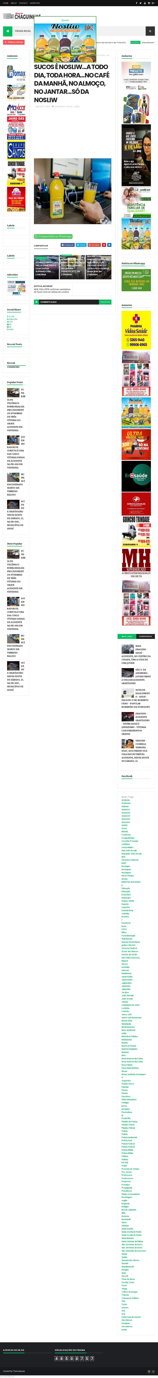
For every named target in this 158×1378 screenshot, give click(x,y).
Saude (124, 1254)
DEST (124, 863)
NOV (124, 1055)
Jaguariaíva (126, 983)
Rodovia (125, 1216)
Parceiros (126, 1096)
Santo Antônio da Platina (132, 1241)
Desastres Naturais (130, 860)
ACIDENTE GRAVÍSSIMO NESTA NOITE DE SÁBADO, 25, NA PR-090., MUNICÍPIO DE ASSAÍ (16, 515)
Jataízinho (126, 989)
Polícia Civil (127, 1140)
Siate (124, 1273)
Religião (125, 1207)
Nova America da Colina (132, 1059)
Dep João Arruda (129, 850)
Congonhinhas (128, 838)
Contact (23, 3)
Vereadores (127, 1326)
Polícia (124, 1134)
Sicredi (125, 1276)
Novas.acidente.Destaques (134, 1074)
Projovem (126, 1181)
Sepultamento (128, 1267)
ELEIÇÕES (126, 895)
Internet (125, 970)
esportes (126, 907)
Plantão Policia (128, 1125)
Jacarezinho (127, 977)
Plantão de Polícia (129, 1122)
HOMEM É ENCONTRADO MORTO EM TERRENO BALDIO (16, 484)
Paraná (124, 1093)
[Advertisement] (72, 134)
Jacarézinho (127, 980)
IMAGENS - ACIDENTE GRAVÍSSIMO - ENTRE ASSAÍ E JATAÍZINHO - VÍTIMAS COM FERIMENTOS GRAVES (136, 723)
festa (124, 926)
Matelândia (126, 1024)
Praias (124, 1166)
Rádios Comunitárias (131, 1194)
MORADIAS (127, 1040)
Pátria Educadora (129, 1100)
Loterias (125, 1011)
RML (124, 1213)
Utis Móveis (127, 1320)
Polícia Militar (127, 1153)
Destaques (60, 106)
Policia (124, 1131)
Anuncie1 (126, 809)
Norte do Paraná (129, 1046)
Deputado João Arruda (131, 854)
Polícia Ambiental (129, 1137)
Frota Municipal (128, 936)
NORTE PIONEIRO (129, 1049)
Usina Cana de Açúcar (131, 1317)
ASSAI (124, 825)
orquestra (126, 1081)
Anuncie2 (126, 813)
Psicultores (127, 1191)
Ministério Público (130, 1036)
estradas (125, 914)
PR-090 (125, 1163)
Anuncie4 (126, 819)
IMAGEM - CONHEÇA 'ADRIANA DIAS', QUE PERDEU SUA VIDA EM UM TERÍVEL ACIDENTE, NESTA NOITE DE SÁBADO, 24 (135, 750)
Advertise (35, 3)
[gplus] (153, 3)
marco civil (126, 1014)
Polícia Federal (128, 1147)
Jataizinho (126, 986)
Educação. (126, 891)
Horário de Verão (129, 955)
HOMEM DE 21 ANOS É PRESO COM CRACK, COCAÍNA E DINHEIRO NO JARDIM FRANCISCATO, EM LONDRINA (72, 267)
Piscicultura (127, 1112)
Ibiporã (125, 961)
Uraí (123, 1314)
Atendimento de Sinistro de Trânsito (137, 42)
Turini (124, 1304)
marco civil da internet (131, 1018)
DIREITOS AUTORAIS (131, 882)
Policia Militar (127, 1150)
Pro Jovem (127, 1172)
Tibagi (124, 1289)
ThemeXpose (19, 1371)
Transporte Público (130, 1298)
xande (124, 1330)
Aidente (125, 806)
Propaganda (127, 1188)
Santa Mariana (128, 1238)
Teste (124, 1285)
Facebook (126, 923)
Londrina (125, 1008)
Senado (125, 1263)
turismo (125, 1308)
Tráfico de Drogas (129, 1292)
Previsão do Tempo (130, 1169)
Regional (125, 1204)
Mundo (125, 1043)
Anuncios (126, 822)
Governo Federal (129, 948)
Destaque (126, 866)
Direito (125, 879)
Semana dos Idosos (130, 1260)
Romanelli (126, 1219)
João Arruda (127, 999)
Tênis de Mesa (128, 1279)
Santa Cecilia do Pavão (131, 1232)
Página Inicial (23, 31)
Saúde (124, 1257)
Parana (124, 1090)
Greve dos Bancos (130, 951)
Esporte (125, 904)
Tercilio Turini (128, 1282)
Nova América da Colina (132, 1062)
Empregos (126, 898)
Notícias (125, 1052)
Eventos (125, 917)
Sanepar (125, 1226)
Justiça (125, 1002)
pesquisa (126, 1109)
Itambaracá (126, 973)
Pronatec (126, 1185)
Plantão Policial (128, 1128)
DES (123, 857)
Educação (126, 888)
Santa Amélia (127, 1229)
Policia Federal (128, 1144)
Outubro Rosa (128, 1084)
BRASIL (125, 832)
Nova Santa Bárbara (130, 1068)
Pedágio (125, 1103)
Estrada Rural (127, 910)
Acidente (111, 42)
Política (125, 1159)
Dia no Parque (128, 876)
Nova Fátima (127, 1065)
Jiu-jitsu (125, 992)
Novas (69, 106)
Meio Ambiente (128, 1030)
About (14, 3)
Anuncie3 (126, 816)
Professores (127, 1178)
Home (5, 3)
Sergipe (125, 1270)
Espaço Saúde (128, 901)
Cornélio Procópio (130, 841)
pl (122, 1115)
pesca (124, 1106)
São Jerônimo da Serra (132, 1248)
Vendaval (126, 1323)
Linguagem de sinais (131, 1005)
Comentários (145, 637)
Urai (123, 1311)
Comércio (126, 835)
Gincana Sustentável (131, 942)
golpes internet (128, 945)
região (77, 106)
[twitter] (140, 3)
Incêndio (125, 967)
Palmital (125, 1087)
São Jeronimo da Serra (132, 1245)
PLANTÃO (126, 1118)
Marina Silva (127, 1021)
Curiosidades (127, 847)
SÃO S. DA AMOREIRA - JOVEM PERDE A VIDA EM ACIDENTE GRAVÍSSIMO (136, 676)
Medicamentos (128, 1027)
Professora (127, 1175)
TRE (123, 1301)
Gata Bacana (127, 939)
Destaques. (127, 873)
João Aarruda (127, 995)
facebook (105, 302)
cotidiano (126, 844)
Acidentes (126, 803)
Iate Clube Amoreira (131, 958)
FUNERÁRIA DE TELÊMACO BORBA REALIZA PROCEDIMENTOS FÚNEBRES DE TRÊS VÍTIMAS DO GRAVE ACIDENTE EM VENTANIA (16, 410)
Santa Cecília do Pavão (131, 1235)
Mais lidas (127, 637)
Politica (125, 1156)
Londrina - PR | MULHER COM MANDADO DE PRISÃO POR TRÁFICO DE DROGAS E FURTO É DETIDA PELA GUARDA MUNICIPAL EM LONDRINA (98, 264)
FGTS (124, 929)
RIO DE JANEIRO (129, 1210)
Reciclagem (127, 1197)
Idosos (125, 964)
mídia (124, 1033)
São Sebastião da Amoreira (134, 1251)
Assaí (124, 828)
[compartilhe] (53, 238)
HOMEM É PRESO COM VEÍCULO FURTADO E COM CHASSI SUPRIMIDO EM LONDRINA (46, 268)
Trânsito (125, 1295)
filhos (124, 932)
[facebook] (136, 3)
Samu (124, 1222)
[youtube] (145, 3)
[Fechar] (65, 20)
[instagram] (149, 3)
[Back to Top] (153, 1371)
